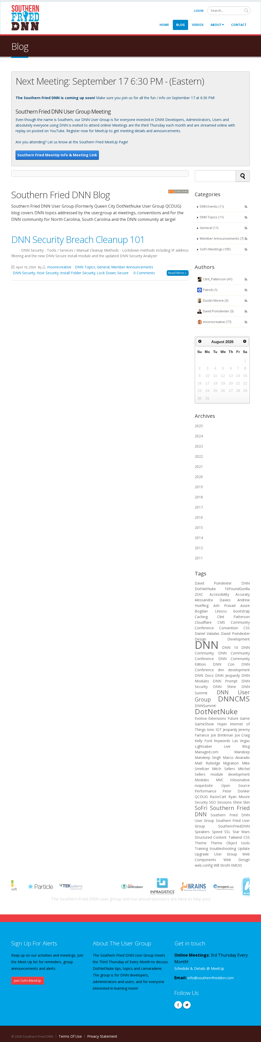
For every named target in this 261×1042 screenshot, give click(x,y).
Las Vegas (241, 740)
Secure (122, 272)
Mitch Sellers (223, 768)
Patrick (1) (210, 290)
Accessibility (219, 594)
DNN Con (224, 664)
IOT (219, 729)
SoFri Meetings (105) (215, 249)
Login (198, 10)
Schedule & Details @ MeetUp (199, 968)
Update (244, 848)
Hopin (222, 724)
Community (240, 622)
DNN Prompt (225, 681)
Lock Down (106, 272)
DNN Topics (85, 267)
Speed (217, 831)
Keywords (222, 740)
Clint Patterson (233, 616)
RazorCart (218, 796)
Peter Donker (236, 791)
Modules (202, 779)
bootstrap (241, 611)
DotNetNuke (205, 588)
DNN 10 (230, 647)
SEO (212, 802)
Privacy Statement (102, 1036)
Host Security (48, 272)
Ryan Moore (239, 796)
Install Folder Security (77, 272)
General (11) (209, 228)
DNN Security (24, 272)
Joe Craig (242, 735)
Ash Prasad (224, 605)
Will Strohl (222, 865)
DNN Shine (224, 686)
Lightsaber (203, 746)
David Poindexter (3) (218, 311)
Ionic (211, 729)
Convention (228, 627)
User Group (225, 854)
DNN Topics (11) (212, 217)
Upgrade (202, 854)
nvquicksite (204, 785)
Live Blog (237, 746)
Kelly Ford (203, 740)
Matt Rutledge (207, 763)
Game (245, 718)
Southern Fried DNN (222, 811)
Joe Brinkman (222, 735)
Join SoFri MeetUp (27, 980)
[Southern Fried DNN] (25, 17)
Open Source (235, 785)
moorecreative (59, 267)
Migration (231, 763)
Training (201, 848)
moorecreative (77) (217, 322)
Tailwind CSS (239, 837)
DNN (245, 583)
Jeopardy (230, 729)
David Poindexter (213, 583)
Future (233, 718)
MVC (220, 779)
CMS (221, 622)
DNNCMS (234, 698)
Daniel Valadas (207, 633)
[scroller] (252, 1036)
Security (201, 802)
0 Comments (144, 272)
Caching (201, 616)
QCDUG (201, 796)
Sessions (224, 802)
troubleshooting (223, 848)
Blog (180, 25)
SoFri (201, 807)
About (216, 25)
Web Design (237, 859)
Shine (237, 802)
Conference (204, 627)
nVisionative (240, 779)
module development (230, 774)
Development (238, 639)
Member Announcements (132, 267)
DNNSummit (205, 705)
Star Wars (241, 831)
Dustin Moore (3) (215, 300)
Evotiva (201, 718)
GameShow (204, 724)
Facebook (178, 1005)
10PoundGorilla (237, 588)
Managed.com (206, 751)
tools (245, 842)
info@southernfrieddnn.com (211, 977)
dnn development (234, 669)
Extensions (217, 718)
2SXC (199, 594)
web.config (204, 865)
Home (164, 25)
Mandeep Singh (208, 757)
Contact (238, 25)
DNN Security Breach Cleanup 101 (78, 239)
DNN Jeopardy (227, 675)
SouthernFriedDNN (234, 826)
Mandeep (242, 751)
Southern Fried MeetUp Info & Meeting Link (57, 154)
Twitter (187, 1005)
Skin (246, 802)
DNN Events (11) (212, 206)
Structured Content (211, 837)
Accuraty (243, 594)
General (103, 267)
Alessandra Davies (213, 599)
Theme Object (224, 842)
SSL (227, 831)
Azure (245, 605)
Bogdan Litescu (211, 611)
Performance (205, 791)
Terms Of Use (70, 1036)
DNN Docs (204, 675)
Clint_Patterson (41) (217, 279)
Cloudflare (203, 622)
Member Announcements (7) (221, 238)
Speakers (202, 831)
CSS (246, 627)
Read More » (177, 273)
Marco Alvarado (236, 757)
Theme (200, 842)
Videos (197, 25)
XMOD (236, 865)
